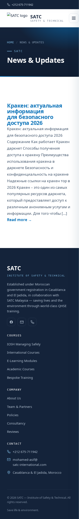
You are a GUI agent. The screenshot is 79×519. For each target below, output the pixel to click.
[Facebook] (11, 322)
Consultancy (16, 423)
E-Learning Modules (22, 360)
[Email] (22, 322)
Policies (12, 415)
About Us (14, 398)
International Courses (23, 352)
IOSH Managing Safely (23, 344)
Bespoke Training (20, 377)
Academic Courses (20, 369)
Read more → (19, 219)
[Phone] (32, 322)
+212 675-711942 (22, 5)
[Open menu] (74, 18)
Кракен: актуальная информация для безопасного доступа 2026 (34, 114)
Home (10, 42)
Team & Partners (19, 406)
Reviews (13, 431)
